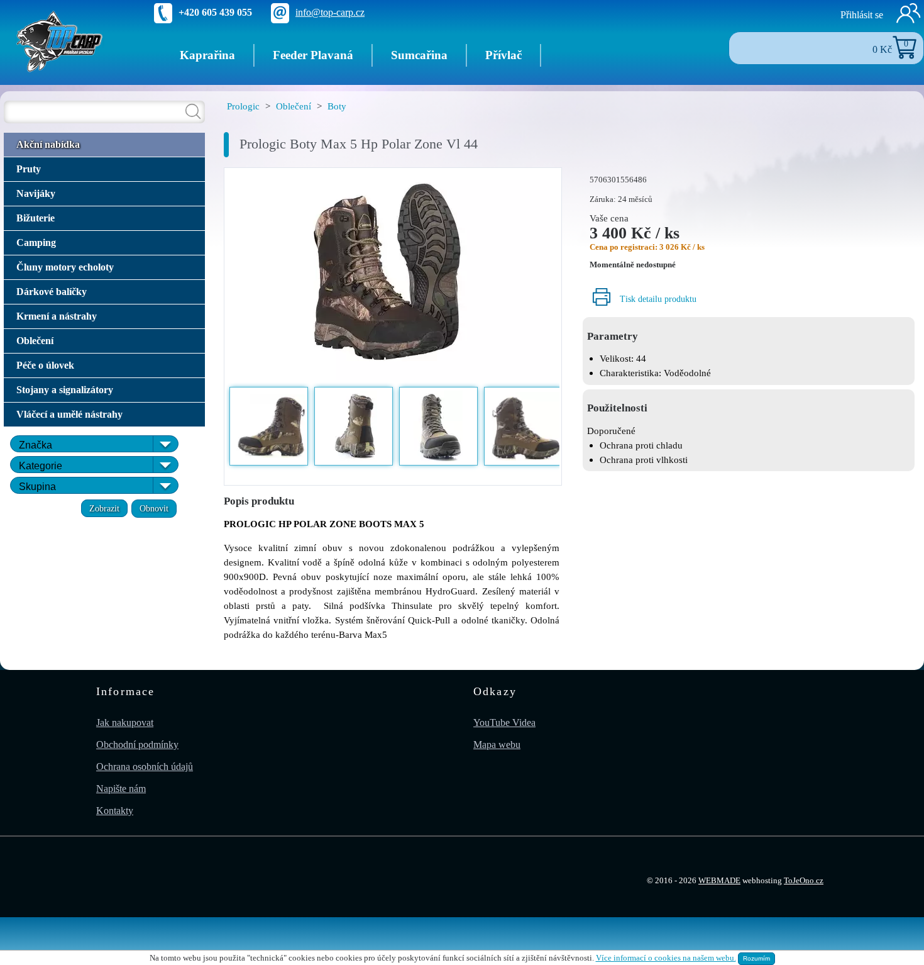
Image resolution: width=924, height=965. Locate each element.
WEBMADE (719, 880)
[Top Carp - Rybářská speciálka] (59, 40)
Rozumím (756, 958)
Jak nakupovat (124, 722)
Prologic (243, 106)
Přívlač (503, 55)
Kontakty (114, 810)
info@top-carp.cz (330, 12)
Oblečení (293, 106)
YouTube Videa (504, 722)
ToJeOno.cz (803, 880)
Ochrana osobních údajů (144, 766)
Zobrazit (104, 508)
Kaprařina (207, 55)
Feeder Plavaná (313, 55)
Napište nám (121, 788)
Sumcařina (419, 55)
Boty (336, 106)
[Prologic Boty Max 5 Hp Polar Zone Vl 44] (393, 276)
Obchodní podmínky (137, 744)
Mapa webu (496, 744)
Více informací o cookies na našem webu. (666, 958)
